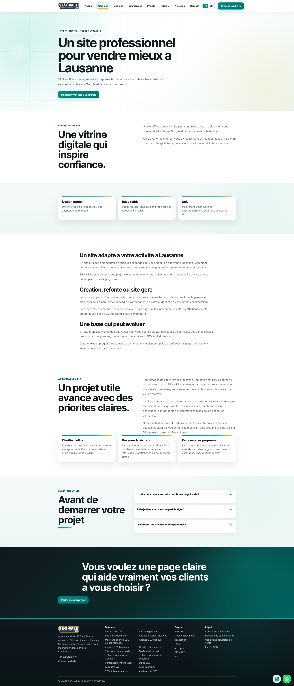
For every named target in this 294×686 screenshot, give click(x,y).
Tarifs (164, 5)
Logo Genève (112, 666)
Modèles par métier (185, 635)
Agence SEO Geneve (150, 639)
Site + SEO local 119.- (116, 635)
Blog (176, 656)
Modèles (118, 5)
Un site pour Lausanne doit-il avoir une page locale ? (168, 494)
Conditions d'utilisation (217, 631)
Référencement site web (118, 662)
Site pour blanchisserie (117, 651)
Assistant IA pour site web (153, 635)
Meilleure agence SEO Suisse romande (117, 641)
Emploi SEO (211, 647)
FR (206, 6)
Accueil (89, 5)
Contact (194, 5)
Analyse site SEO (148, 671)
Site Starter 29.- (114, 631)
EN (211, 6)
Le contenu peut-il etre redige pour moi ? (161, 524)
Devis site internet (149, 651)
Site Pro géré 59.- (148, 631)
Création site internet (150, 647)
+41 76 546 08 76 (67, 657)
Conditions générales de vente (218, 641)
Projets (151, 5)
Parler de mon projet (73, 599)
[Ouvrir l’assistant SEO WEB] (277, 679)
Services (103, 5)
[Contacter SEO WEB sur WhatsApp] (287, 679)
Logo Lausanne (147, 666)
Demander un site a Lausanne (78, 94)
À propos (180, 5)
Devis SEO (144, 662)
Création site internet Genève (116, 657)
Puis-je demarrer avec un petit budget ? (161, 509)
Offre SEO (179, 652)
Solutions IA (135, 5)
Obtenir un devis (231, 6)
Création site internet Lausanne (150, 657)
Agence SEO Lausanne (117, 647)
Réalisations (181, 639)
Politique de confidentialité (219, 635)
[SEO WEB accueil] (68, 6)
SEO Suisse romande (116, 671)
